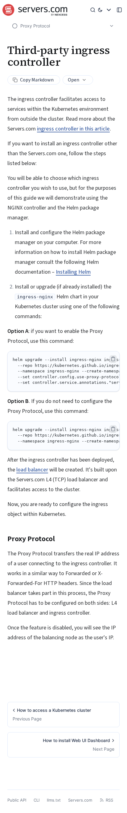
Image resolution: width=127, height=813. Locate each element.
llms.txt (54, 800)
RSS (109, 800)
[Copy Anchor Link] (59, 539)
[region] (63, 371)
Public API (16, 800)
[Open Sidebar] (119, 10)
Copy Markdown (37, 80)
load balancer (32, 470)
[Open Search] (93, 10)
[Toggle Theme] (100, 10)
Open (73, 80)
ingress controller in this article (73, 129)
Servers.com (80, 800)
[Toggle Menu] (109, 10)
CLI (36, 800)
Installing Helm (73, 272)
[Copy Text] (113, 359)
